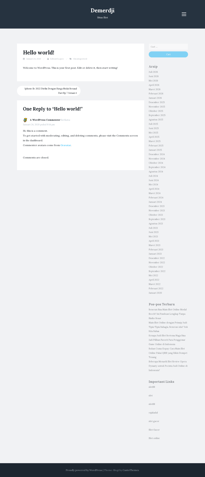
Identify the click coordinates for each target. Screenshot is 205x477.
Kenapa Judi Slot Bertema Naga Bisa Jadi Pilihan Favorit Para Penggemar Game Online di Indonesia (167, 340)
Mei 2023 (153, 236)
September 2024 (157, 167)
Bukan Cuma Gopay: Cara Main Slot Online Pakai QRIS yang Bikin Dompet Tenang (168, 353)
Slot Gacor (154, 429)
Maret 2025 (155, 141)
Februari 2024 (156, 197)
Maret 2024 (154, 193)
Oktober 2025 (156, 111)
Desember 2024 (157, 154)
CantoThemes (131, 470)
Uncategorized (80, 59)
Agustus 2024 (156, 171)
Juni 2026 (154, 76)
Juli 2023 (153, 228)
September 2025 (157, 115)
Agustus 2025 (156, 119)
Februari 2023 (156, 249)
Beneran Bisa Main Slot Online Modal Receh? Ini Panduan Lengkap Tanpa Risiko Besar (168, 314)
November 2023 (157, 210)
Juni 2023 (153, 232)
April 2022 (154, 279)
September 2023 (157, 219)
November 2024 (157, 158)
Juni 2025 (154, 128)
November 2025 (157, 106)
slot (151, 395)
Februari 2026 (156, 93)
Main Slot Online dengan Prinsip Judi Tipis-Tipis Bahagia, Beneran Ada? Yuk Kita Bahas (168, 327)
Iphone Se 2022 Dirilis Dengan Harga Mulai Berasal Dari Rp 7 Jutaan (51, 90)
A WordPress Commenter (45, 119)
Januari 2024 (155, 202)
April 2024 (154, 189)
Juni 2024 (154, 180)
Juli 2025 (153, 124)
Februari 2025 (156, 145)
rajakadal (153, 412)
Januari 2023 (155, 253)
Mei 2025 (153, 132)
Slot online (154, 438)
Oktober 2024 (156, 163)
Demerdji (103, 10)
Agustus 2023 (156, 223)
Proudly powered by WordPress (84, 470)
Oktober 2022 (156, 267)
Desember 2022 (157, 258)
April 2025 (154, 137)
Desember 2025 (157, 102)
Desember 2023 (156, 206)
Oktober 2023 (156, 215)
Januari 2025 (155, 150)
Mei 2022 (153, 275)
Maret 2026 (154, 89)
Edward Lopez (57, 59)
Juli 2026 (153, 72)
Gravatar (65, 145)
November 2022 (157, 262)
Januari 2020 (155, 293)
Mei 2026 (153, 80)
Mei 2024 (153, 184)
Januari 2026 (155, 98)
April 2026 (154, 85)
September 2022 (157, 271)
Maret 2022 (154, 284)
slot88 (152, 387)
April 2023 (154, 241)
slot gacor (154, 421)
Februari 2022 (156, 288)
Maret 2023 (154, 245)
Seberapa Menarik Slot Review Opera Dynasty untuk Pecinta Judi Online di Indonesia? (168, 366)
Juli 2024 (153, 176)
